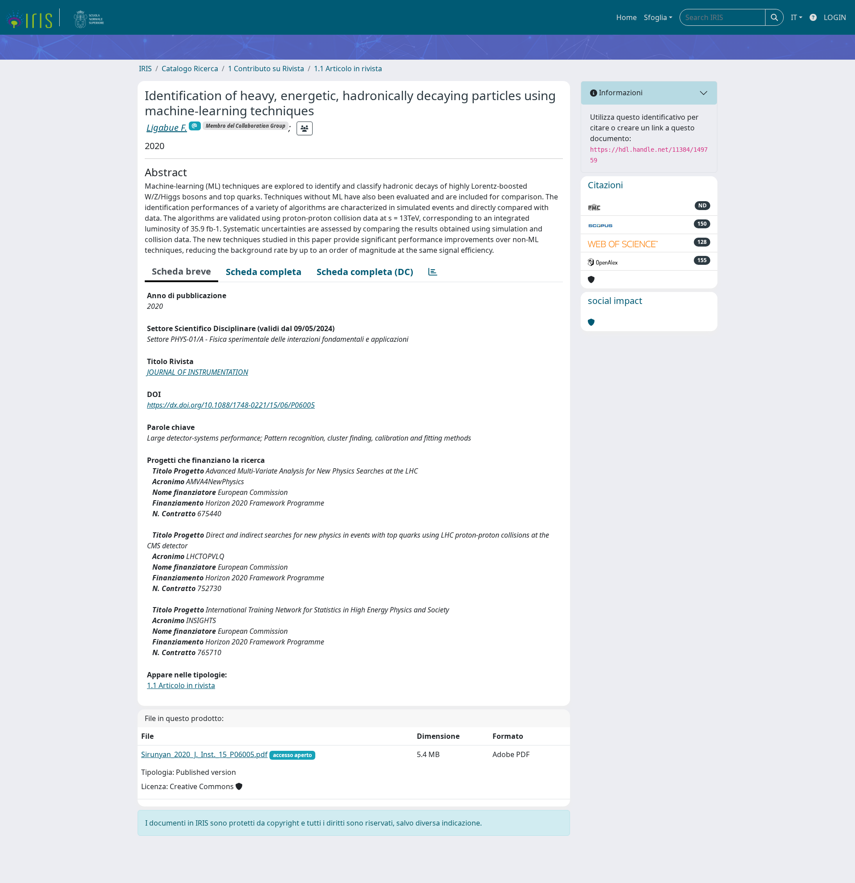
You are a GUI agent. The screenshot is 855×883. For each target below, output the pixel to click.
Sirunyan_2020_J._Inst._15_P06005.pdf (204, 754)
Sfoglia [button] (655, 17)
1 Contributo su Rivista (266, 68)
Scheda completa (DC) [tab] (365, 272)
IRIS (145, 68)
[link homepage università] (89, 17)
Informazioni (620, 92)
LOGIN (835, 17)
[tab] (433, 272)
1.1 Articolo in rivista (348, 68)
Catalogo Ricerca (190, 68)
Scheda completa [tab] (263, 272)
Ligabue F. (167, 128)
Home (626, 17)
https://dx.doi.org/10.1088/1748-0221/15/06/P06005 (231, 405)
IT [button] (794, 17)
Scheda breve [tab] (181, 271)
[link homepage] (32, 17)
